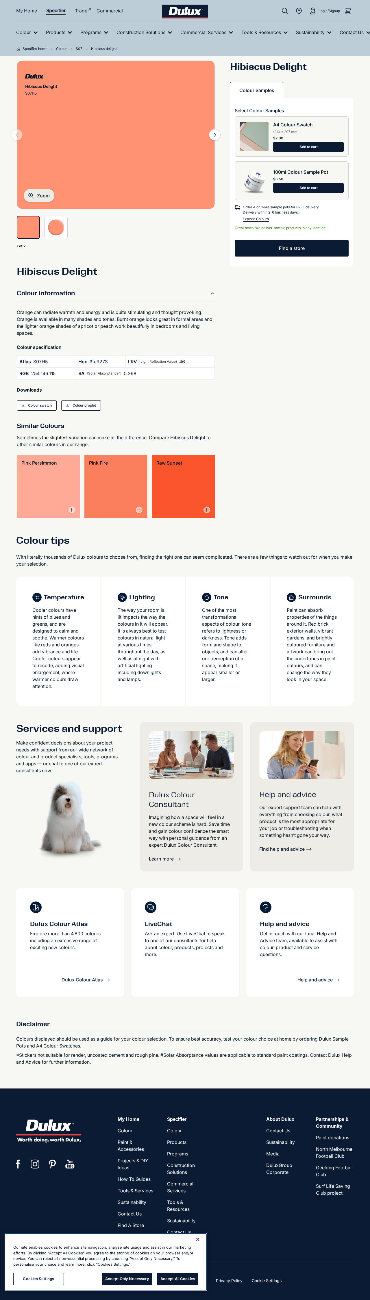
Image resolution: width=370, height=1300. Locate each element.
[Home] (19, 48)
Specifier (56, 10)
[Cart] (348, 11)
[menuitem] (28, 32)
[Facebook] (17, 1164)
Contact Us (130, 1214)
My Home (26, 11)
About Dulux (280, 1119)
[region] (106, 1262)
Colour (125, 1130)
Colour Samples (256, 90)
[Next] (215, 135)
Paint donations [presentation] (332, 1137)
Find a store (292, 248)
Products (176, 1142)
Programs (177, 1154)
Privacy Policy (229, 1280)
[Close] (197, 1239)
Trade (81, 11)
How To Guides (134, 1179)
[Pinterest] (52, 1164)
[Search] (285, 11)
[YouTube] (69, 1164)
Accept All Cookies (177, 1278)
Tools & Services (135, 1191)
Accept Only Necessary (127, 1278)
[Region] (299, 11)
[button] (39, 195)
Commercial (110, 11)
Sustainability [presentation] (132, 1202)
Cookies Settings (38, 1278)
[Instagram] (35, 1164)
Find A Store (131, 1225)
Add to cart (308, 147)
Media (273, 1154)
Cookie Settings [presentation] (267, 1280)
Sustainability (181, 1221)
